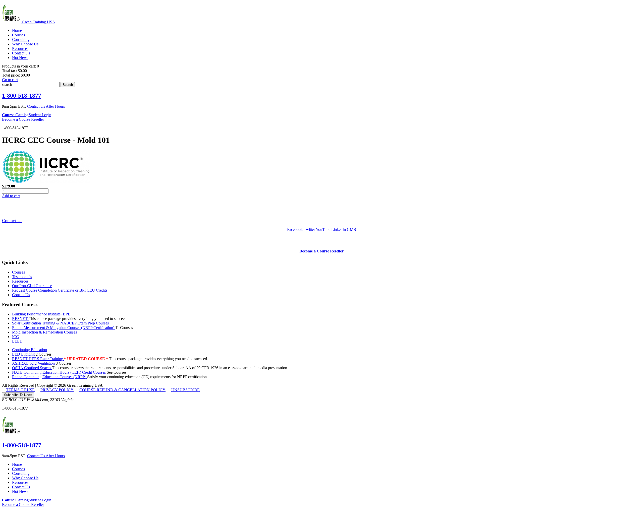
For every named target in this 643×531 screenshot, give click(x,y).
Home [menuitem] (17, 30)
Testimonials (22, 277)
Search (68, 85)
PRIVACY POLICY (57, 390)
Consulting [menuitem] (20, 39)
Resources (20, 281)
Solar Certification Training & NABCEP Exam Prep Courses (60, 323)
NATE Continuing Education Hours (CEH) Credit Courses (59, 372)
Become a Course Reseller (23, 119)
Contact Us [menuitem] (21, 53)
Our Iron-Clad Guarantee (32, 286)
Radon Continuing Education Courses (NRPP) (49, 377)
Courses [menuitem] (18, 35)
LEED (17, 341)
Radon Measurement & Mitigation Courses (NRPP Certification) (63, 327)
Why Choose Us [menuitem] (25, 44)
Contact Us (12, 220)
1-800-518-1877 (21, 95)
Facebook (295, 229)
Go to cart (10, 80)
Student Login (40, 115)
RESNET (20, 318)
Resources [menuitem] (20, 48)
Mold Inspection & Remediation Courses (44, 332)
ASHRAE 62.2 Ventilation (34, 363)
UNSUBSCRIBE (185, 390)
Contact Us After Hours (46, 106)
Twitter (309, 229)
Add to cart (11, 196)
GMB (351, 229)
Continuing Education (29, 350)
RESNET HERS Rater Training (38, 359)
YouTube (323, 229)
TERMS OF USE (20, 390)
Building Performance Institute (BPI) (41, 314)
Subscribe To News (18, 395)
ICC (15, 337)
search (7, 84)
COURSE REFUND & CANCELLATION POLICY (122, 390)
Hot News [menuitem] (20, 57)
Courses (18, 272)
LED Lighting (24, 354)
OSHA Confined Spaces (32, 368)
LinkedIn (338, 229)
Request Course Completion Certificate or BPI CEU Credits (59, 290)
